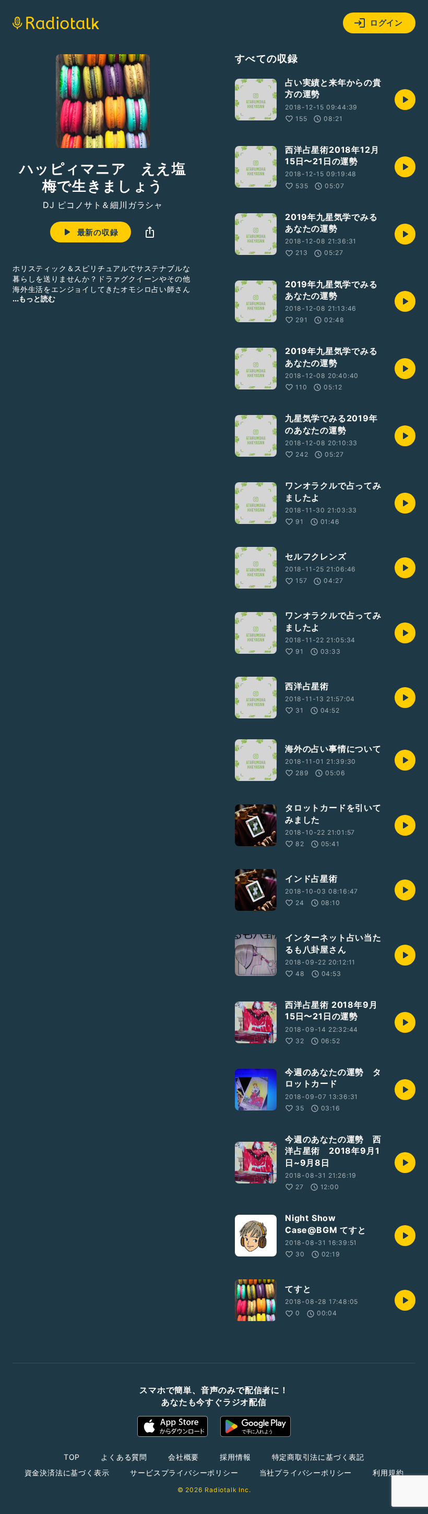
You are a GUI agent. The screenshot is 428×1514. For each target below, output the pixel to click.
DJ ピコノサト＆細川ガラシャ (103, 205)
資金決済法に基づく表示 (67, 1472)
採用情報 (235, 1456)
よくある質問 (124, 1456)
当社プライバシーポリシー (305, 1472)
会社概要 (183, 1456)
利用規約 (388, 1472)
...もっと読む (34, 298)
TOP (72, 1456)
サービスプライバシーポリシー (184, 1472)
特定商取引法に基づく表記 (318, 1456)
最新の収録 (97, 232)
